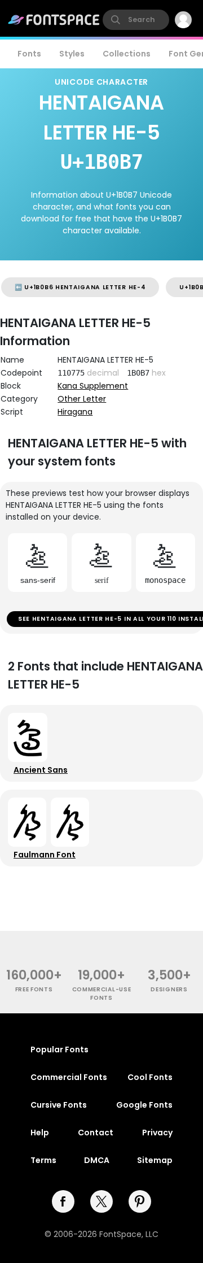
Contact (95, 1132)
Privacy (157, 1132)
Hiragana (75, 411)
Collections (127, 53)
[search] (136, 20)
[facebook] (63, 1201)
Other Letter (82, 398)
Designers (169, 989)
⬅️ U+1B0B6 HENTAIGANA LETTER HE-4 (80, 287)
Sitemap (155, 1160)
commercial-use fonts (101, 993)
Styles (72, 53)
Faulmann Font (45, 854)
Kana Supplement (93, 385)
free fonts (34, 989)
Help (39, 1132)
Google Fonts (144, 1104)
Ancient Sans (41, 770)
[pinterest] (140, 1201)
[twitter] (101, 1201)
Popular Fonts (59, 1049)
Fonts (29, 53)
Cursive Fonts (58, 1104)
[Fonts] (54, 19)
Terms (43, 1160)
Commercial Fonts (68, 1077)
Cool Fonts (150, 1077)
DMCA (96, 1160)
